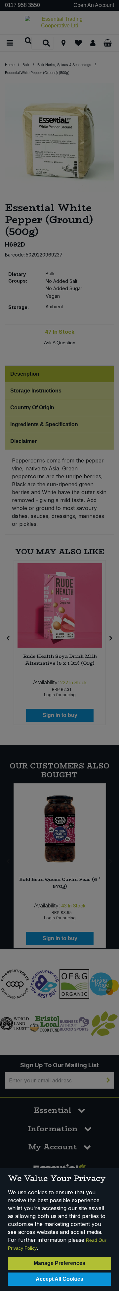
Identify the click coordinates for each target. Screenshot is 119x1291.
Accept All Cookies (59, 1279)
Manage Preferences (59, 1263)
